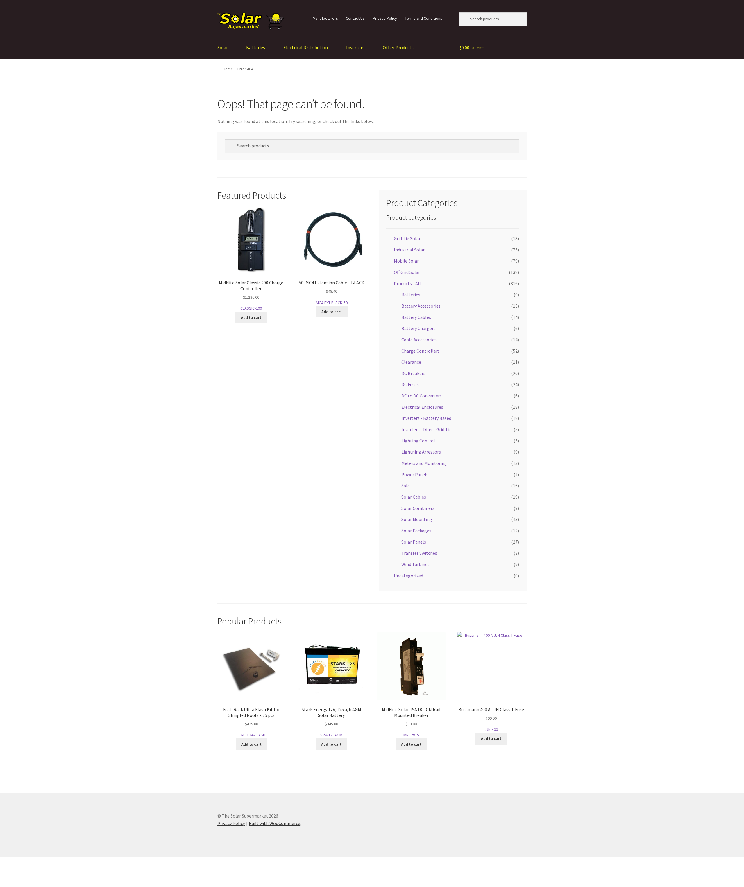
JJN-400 (491, 719)
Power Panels (414, 474)
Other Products (398, 47)
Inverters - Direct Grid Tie (426, 429)
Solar (222, 47)
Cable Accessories (419, 339)
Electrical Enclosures (422, 407)
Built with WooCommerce (274, 823)
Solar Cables (413, 497)
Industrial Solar (409, 250)
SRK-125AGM (331, 722)
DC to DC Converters (421, 396)
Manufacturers (325, 18)
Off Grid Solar (407, 272)
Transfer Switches (419, 553)
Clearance (411, 362)
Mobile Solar (406, 261)
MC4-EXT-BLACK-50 (331, 292)
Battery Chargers (418, 328)
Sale (405, 485)
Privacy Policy (385, 18)
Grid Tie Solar (407, 238)
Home (228, 69)
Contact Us (355, 18)
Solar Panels (413, 542)
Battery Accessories (421, 306)
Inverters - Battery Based (426, 418)
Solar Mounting (416, 519)
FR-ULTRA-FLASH (251, 722)
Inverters (355, 47)
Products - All (407, 283)
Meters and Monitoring (424, 463)
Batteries (255, 47)
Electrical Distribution (305, 47)
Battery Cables (416, 317)
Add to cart (251, 317)
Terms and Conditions (423, 18)
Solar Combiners (417, 508)
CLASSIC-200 (251, 295)
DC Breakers (413, 373)
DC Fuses (410, 384)
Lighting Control (418, 441)
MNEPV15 (411, 722)
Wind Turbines (415, 564)
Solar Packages (416, 530)
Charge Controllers (420, 351)
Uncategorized (408, 576)
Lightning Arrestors (421, 452)
